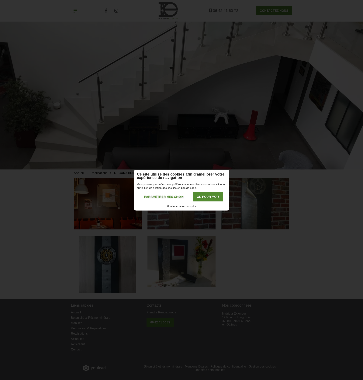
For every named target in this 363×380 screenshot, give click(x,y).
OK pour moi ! (208, 196)
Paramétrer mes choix (164, 196)
